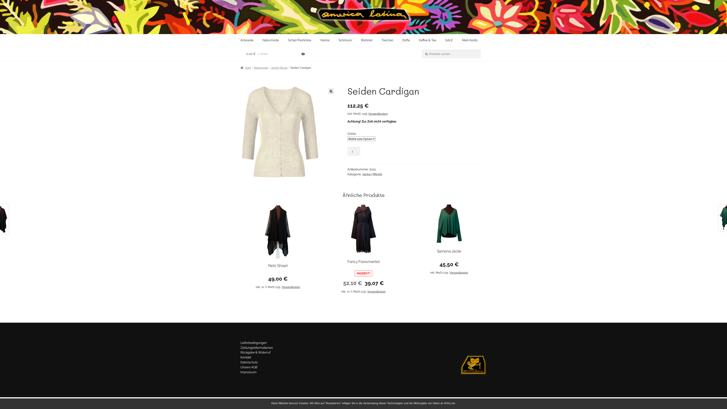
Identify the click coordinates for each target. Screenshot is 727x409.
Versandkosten (378, 114)
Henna (324, 40)
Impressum (248, 372)
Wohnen (367, 40)
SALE (449, 40)
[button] (331, 91)
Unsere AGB (248, 367)
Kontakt (245, 357)
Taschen (387, 40)
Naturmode (271, 40)
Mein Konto (470, 40)
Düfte (406, 40)
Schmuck (345, 40)
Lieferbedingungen (253, 343)
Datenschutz (249, 362)
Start (248, 67)
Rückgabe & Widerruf (255, 352)
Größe (351, 134)
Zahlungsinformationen (256, 348)
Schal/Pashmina (299, 40)
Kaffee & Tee (427, 40)
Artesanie (247, 40)
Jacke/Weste (279, 67)
